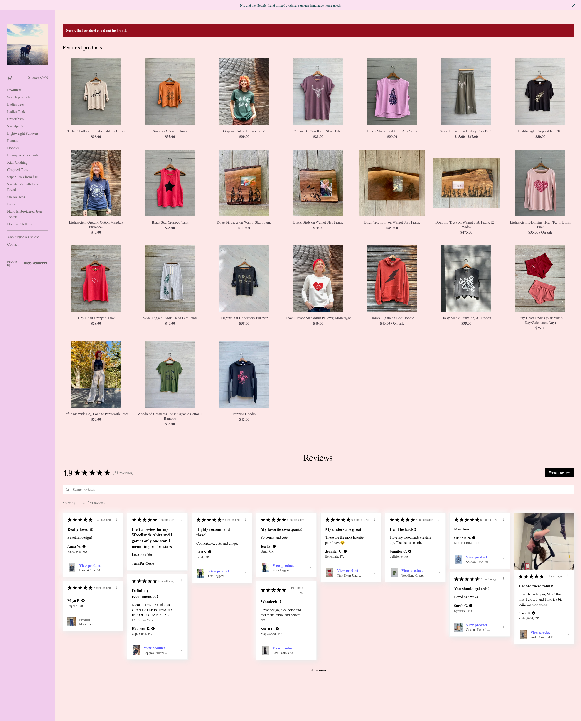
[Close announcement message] (573, 5)
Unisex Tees (16, 196)
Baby (11, 204)
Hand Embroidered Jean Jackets (24, 214)
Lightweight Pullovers (23, 133)
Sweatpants (15, 126)
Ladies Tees (15, 104)
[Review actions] (116, 519)
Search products (18, 97)
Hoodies (13, 147)
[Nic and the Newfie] (27, 44)
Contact (12, 244)
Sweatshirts (15, 118)
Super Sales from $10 (22, 176)
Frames (12, 140)
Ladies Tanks (16, 111)
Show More (538, 604)
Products (14, 89)
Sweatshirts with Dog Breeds (22, 187)
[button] (137, 472)
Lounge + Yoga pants (22, 155)
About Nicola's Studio (23, 236)
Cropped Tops (17, 169)
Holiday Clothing (19, 224)
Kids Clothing (17, 162)
